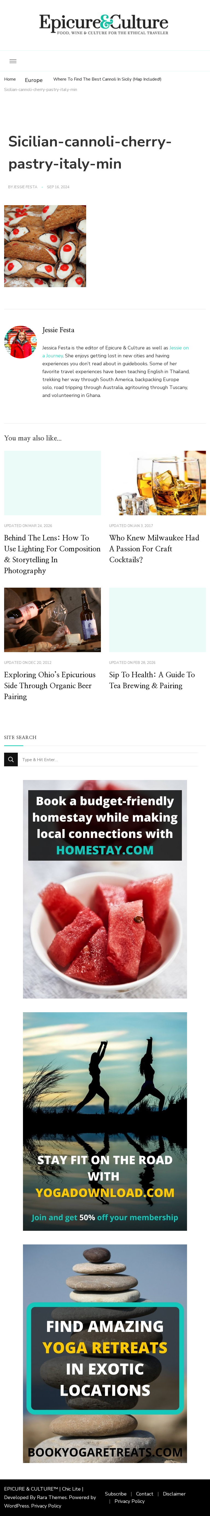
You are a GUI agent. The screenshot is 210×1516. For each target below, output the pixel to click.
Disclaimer (174, 1494)
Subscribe (116, 1494)
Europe (34, 80)
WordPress (16, 1506)
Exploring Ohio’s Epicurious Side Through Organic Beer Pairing (50, 686)
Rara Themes (52, 1497)
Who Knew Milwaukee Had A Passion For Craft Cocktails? (154, 549)
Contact (144, 1494)
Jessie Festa (25, 187)
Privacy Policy (46, 1506)
